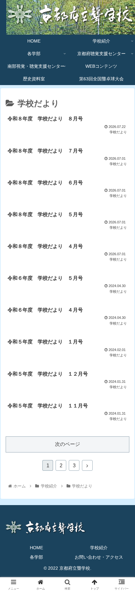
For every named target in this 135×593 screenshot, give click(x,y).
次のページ (67, 444)
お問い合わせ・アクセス (99, 557)
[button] (121, 530)
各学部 (36, 557)
